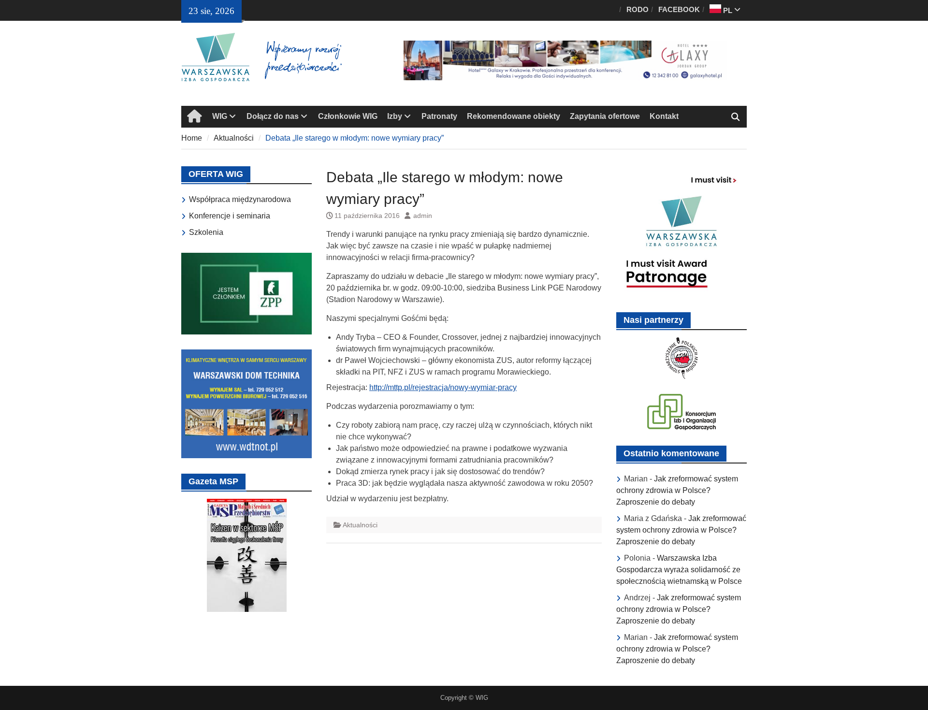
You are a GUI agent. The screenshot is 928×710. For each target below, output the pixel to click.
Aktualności (360, 525)
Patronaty (439, 116)
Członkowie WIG (347, 116)
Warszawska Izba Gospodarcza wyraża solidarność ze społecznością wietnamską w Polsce (679, 569)
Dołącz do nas (272, 116)
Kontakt (664, 116)
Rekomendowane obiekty (513, 116)
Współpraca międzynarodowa (240, 199)
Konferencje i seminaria (229, 216)
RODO (637, 9)
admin (422, 215)
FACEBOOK (679, 9)
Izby (394, 116)
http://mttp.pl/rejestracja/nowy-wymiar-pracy (443, 387)
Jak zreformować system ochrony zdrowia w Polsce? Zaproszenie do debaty (677, 490)
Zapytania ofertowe (605, 116)
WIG (219, 116)
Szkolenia (206, 232)
